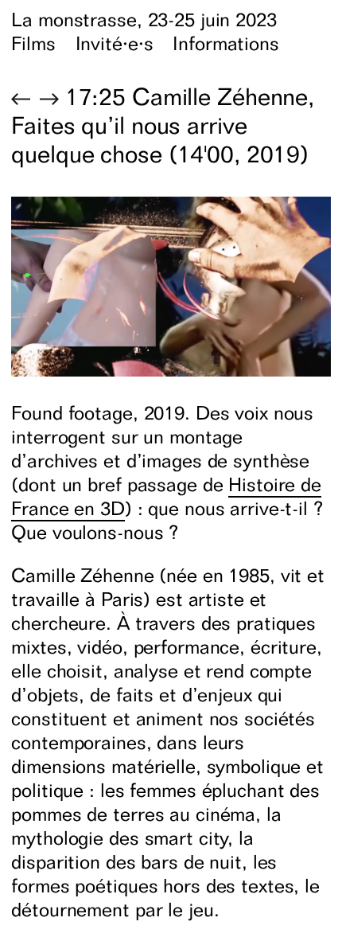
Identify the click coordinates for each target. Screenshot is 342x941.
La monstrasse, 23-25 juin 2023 (143, 19)
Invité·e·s (115, 43)
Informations (226, 43)
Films (33, 43)
